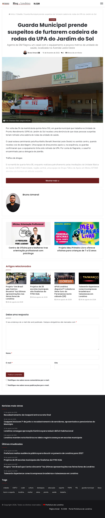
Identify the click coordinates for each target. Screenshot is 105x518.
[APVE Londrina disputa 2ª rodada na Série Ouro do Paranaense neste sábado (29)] (64, 278)
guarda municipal (88, 488)
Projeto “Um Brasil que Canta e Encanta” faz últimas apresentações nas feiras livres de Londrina (16, 292)
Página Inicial (54, 509)
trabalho (63, 492)
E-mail (9, 363)
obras (38, 492)
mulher (30, 492)
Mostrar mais (52, 181)
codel (23, 488)
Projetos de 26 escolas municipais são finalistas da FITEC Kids (39, 290)
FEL (76, 488)
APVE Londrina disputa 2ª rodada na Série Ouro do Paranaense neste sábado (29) (64, 291)
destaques (40, 488)
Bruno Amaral (33, 53)
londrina (21, 492)
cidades (6, 488)
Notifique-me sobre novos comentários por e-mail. (29, 380)
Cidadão (19, 14)
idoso (99, 488)
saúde (54, 492)
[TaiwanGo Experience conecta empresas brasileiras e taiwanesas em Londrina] (89, 278)
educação (51, 488)
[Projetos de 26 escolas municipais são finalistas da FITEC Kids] (40, 278)
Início (12, 14)
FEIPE (70, 488)
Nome (9, 353)
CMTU (15, 488)
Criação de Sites (52, 513)
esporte (61, 488)
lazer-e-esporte (9, 492)
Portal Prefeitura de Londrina (80, 509)
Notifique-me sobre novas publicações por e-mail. (28, 385)
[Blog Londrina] (21, 3)
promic (46, 492)
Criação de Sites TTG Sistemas (98, 505)
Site (56, 363)
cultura (30, 488)
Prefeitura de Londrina (54, 505)
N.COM (64, 509)
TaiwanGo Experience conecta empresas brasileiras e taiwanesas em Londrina (89, 291)
